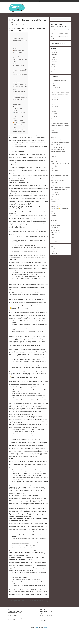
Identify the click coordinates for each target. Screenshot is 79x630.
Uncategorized (12, 24)
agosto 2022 (53, 66)
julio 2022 (53, 68)
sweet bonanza (54, 218)
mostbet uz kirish (54, 198)
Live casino (15, 48)
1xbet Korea (53, 108)
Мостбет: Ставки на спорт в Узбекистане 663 (60, 236)
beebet (52, 130)
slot (52, 217)
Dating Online (53, 137)
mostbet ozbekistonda (55, 192)
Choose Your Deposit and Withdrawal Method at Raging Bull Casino (20, 126)
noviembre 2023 (54, 54)
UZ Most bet (53, 222)
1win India (53, 85)
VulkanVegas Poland (55, 229)
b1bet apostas (54, 128)
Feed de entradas (54, 250)
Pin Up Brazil (53, 203)
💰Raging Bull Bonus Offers (18, 50)
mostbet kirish (54, 182)
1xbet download (54, 102)
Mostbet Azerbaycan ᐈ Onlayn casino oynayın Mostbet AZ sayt (39, 601)
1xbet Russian (54, 113)
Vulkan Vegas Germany (55, 225)
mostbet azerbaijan (55, 170)
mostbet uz (53, 196)
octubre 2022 (53, 63)
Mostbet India (53, 179)
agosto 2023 (53, 56)
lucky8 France (53, 158)
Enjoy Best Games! (16, 82)
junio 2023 (53, 57)
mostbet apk (53, 160)
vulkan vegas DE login (55, 223)
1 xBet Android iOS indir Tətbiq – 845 (58, 80)
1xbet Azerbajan (54, 90)
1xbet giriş (53, 104)
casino (52, 135)
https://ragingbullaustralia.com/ (17, 180)
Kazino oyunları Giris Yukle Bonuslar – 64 (59, 151)
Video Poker (15, 46)
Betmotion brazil (54, 132)
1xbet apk (53, 89)
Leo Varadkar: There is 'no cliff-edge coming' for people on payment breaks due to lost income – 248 (59, 154)
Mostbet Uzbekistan (55, 199)
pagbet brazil (53, 201)
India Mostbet (53, 146)
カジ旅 (52, 237)
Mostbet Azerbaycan (55, 172)
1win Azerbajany (54, 83)
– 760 (52, 78)
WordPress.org (54, 253)
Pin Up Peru (53, 211)
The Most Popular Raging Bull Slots (20, 97)
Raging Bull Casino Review (18, 38)
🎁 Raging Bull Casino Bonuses (19, 122)
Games (14, 63)
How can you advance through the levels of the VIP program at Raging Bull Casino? (20, 74)
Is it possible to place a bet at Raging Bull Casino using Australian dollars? (20, 88)
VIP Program (15, 36)
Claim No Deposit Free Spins (18, 95)
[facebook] (37, 1)
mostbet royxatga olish (55, 194)
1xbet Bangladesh (54, 99)
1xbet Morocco (54, 109)
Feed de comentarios (55, 251)
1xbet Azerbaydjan (54, 97)
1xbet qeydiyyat (54, 111)
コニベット (53, 239)
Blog (52, 134)
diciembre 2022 (54, 59)
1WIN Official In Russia (55, 87)
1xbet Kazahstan (54, 106)
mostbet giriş (53, 177)
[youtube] (41, 1)
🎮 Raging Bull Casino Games (19, 78)
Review (52, 38)
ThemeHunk (45, 627)
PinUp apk (53, 213)
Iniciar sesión (53, 248)
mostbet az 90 (54, 161)
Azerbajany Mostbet (55, 121)
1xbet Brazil (53, 101)
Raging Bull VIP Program (18, 120)
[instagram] (39, 1)
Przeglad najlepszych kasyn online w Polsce (59, 36)
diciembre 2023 (54, 52)
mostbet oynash (54, 191)
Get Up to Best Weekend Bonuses (19, 84)
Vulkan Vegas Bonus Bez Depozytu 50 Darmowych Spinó (17, 601)
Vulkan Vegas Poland (55, 227)
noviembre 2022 (54, 61)
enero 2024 (53, 50)
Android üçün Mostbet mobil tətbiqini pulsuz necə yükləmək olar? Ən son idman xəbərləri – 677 (60, 116)
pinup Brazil (53, 215)
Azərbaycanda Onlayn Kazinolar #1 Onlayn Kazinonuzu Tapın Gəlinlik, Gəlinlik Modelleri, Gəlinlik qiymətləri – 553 (60, 125)
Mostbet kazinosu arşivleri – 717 (57, 180)
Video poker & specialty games (19, 116)
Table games (15, 118)
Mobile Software (16, 106)
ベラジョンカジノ (54, 241)
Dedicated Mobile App (17, 44)
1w (51, 82)
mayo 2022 (53, 71)
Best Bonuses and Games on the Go (20, 80)
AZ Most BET (53, 120)
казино (52, 234)
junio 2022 (53, 69)
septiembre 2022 (54, 64)
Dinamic (36, 627)
